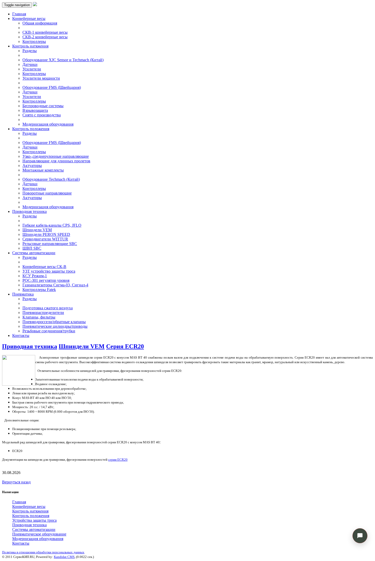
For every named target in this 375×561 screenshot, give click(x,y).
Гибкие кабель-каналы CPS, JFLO (51, 225)
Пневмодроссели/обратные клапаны (54, 322)
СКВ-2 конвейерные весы (45, 37)
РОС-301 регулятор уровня (45, 280)
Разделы (29, 50)
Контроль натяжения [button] (30, 46)
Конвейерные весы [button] (28, 18)
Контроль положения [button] (30, 129)
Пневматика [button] (23, 294)
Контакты (20, 335)
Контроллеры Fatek (39, 289)
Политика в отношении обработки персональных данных (43, 552)
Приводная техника (29, 346)
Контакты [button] (20, 543)
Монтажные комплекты (43, 170)
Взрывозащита (35, 110)
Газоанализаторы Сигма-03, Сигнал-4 (55, 285)
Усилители (31, 69)
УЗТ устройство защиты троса (48, 271)
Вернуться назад (16, 482)
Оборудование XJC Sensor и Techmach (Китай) (63, 60)
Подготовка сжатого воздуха (47, 308)
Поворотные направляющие (47, 193)
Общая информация (39, 23)
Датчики (30, 64)
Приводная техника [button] (29, 211)
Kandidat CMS (64, 557)
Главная (19, 14)
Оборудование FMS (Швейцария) (51, 87)
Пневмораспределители (43, 312)
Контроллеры (34, 41)
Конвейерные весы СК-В (44, 266)
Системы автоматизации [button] (33, 253)
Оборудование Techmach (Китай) (51, 179)
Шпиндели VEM (37, 230)
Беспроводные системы (43, 106)
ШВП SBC (31, 248)
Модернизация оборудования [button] (37, 538)
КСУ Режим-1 (34, 276)
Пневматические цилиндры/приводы (55, 326)
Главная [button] (19, 502)
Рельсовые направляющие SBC (49, 243)
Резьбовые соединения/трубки (48, 331)
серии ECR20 (118, 459)
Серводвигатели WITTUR (45, 239)
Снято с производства (41, 115)
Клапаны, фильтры (38, 317)
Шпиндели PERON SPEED (46, 234)
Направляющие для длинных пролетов (56, 161)
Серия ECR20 (125, 346)
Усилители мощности (41, 78)
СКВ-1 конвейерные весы (45, 32)
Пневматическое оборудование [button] (39, 534)
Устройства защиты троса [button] (34, 520)
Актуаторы (32, 165)
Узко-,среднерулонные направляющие (55, 156)
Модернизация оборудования (47, 124)
